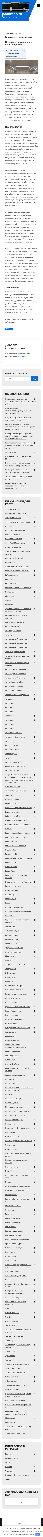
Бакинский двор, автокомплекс (17, 820)
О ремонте (9, 1471)
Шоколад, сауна (11, 1422)
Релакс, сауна (10, 1210)
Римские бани (10, 1227)
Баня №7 (8, 829)
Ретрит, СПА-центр (12, 1218)
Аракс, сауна (10, 795)
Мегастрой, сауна (12, 1103)
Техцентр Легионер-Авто (15, 1336)
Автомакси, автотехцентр (15, 652)
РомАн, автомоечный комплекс (17, 1239)
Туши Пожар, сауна (12, 1368)
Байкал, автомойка (12, 812)
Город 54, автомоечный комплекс (18, 911)
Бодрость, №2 (10, 850)
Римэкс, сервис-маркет (14, 1231)
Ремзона (8, 1214)
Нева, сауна (10, 1124)
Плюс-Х (8, 1171)
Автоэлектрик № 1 (12, 749)
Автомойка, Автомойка (14, 682)
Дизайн (8, 1462)
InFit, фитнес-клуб (12, 575)
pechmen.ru (12, 14)
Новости (8, 1467)
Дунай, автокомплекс (13, 952)
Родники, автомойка (13, 1235)
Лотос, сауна (10, 1060)
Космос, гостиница (12, 1002)
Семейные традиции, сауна (16, 1275)
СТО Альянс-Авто (12, 1313)
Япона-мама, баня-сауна (15, 1433)
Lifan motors (10, 596)
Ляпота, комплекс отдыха (15, 1075)
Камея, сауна (10, 977)
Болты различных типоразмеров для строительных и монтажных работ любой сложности (20, 427)
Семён (7, 1280)
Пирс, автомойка (11, 1167)
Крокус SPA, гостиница (14, 1019)
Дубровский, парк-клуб (14, 948)
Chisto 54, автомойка (13, 547)
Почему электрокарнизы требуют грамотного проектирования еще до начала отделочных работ (19, 436)
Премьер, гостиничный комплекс (17, 1190)
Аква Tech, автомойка (14, 762)
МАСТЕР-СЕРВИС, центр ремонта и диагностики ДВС (19, 1088)
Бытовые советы (11, 1458)
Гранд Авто (9, 915)
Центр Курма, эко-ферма (15, 1400)
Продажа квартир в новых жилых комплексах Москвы (18, 418)
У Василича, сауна (12, 1377)
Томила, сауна (10, 1351)
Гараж (7, 903)
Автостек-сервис (12, 745)
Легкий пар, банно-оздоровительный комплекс (16, 1045)
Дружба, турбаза (11, 935)
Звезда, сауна (10, 969)
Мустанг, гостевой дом (14, 1119)
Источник (9, 329)
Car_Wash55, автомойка (15, 543)
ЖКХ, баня (9, 960)
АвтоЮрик (9, 758)
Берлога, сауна (11, 841)
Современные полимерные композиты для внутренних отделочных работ (20, 401)
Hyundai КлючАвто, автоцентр (17, 571)
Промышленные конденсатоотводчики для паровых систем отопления (18, 411)
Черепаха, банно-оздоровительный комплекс (16, 1412)
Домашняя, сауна (12, 931)
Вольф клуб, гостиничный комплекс (19, 882)
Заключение (12, 56)
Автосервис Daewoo (13, 733)
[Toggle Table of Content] (21, 50)
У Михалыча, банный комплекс (17, 1385)
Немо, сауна (10, 1132)
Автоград (8, 635)
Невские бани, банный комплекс (17, 1128)
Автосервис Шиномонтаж (15, 737)
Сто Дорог (9, 1317)
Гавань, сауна (10, 899)
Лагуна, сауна (10, 1032)
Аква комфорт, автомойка (15, 766)
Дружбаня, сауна (11, 939)
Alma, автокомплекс (13, 518)
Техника (8, 1479)
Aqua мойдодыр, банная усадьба (18, 522)
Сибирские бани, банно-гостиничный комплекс (14, 1292)
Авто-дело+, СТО (12, 626)
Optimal (8, 600)
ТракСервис (10, 1356)
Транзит (8, 1360)
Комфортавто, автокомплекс (16, 994)
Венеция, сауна (11, 862)
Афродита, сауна (11, 803)
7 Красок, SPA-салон (13, 509)
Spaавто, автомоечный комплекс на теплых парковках (18, 610)
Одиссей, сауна (11, 1149)
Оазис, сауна (10, 1145)
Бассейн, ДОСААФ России (15, 837)
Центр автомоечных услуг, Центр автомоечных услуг (18, 1395)
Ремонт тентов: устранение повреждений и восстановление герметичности (17, 486)
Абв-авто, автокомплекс (14, 622)
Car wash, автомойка (13, 539)
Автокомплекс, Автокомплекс (16, 639)
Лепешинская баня (12, 1051)
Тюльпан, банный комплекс (15, 1372)
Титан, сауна (10, 1340)
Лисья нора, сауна (12, 1055)
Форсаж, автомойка (12, 1389)
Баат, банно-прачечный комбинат (18, 808)
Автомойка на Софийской (15, 678)
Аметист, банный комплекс (15, 791)
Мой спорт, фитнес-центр (15, 1115)
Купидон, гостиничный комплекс (17, 1028)
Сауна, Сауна (10, 1256)
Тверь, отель (10, 1325)
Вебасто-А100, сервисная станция (18, 858)
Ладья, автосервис (12, 1040)
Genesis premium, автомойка (17, 566)
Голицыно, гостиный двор (15, 907)
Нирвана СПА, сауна (13, 1136)
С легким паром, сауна (14, 1248)
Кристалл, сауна (11, 1015)
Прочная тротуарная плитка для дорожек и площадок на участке (17, 464)
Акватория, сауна (12, 770)
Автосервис (9, 699)
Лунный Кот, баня (12, 1064)
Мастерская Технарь (13, 1098)
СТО (7, 1308)
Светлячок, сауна (12, 1271)
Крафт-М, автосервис (13, 1011)
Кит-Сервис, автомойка (14, 990)
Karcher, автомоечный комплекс (18, 587)
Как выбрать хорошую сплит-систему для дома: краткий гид (17, 471)
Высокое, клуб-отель (13, 886)
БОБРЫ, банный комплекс (15, 845)
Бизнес (8, 1454)
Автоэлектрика (11, 754)
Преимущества (13, 53)
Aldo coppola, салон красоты (16, 513)
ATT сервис (9, 526)
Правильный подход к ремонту (21, 37)
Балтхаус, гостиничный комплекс (18, 824)
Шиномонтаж (10, 1418)
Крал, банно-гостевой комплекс (17, 1007)
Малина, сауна (10, 1079)
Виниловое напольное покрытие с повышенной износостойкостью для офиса (19, 445)
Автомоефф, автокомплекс (15, 669)
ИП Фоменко (10, 973)
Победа (8, 1182)
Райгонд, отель (11, 1195)
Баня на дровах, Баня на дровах (17, 833)
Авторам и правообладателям (17, 695)
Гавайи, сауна (10, 894)
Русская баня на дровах (14, 1243)
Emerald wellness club (14, 558)
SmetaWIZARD (11, 452)
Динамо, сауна (10, 926)
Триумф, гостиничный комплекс (17, 1364)
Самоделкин (10, 1252)
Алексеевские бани (12, 786)
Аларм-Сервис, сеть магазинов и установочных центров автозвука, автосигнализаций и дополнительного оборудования (20, 779)
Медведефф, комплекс (14, 1107)
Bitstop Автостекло (12, 534)
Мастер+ (8, 1094)
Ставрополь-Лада (12, 1297)
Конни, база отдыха (12, 998)
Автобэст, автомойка (13, 630)
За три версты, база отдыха (16, 964)
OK (38, 1534)
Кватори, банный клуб (13, 985)
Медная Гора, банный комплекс (17, 1111)
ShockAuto (9, 604)
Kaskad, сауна (10, 592)
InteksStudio (10, 579)
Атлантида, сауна (12, 799)
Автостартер (10, 741)
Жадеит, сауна (10, 956)
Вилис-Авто (10, 871)
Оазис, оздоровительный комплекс (18, 1141)
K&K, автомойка (11, 583)
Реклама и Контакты (13, 1205)
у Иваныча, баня (11, 1381)
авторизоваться (21, 356)
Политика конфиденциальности (17, 1186)
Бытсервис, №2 (11, 854)
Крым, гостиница (11, 1023)
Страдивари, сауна (12, 1321)
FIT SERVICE (10, 562)
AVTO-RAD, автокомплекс (15, 530)
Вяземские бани (11, 890)
